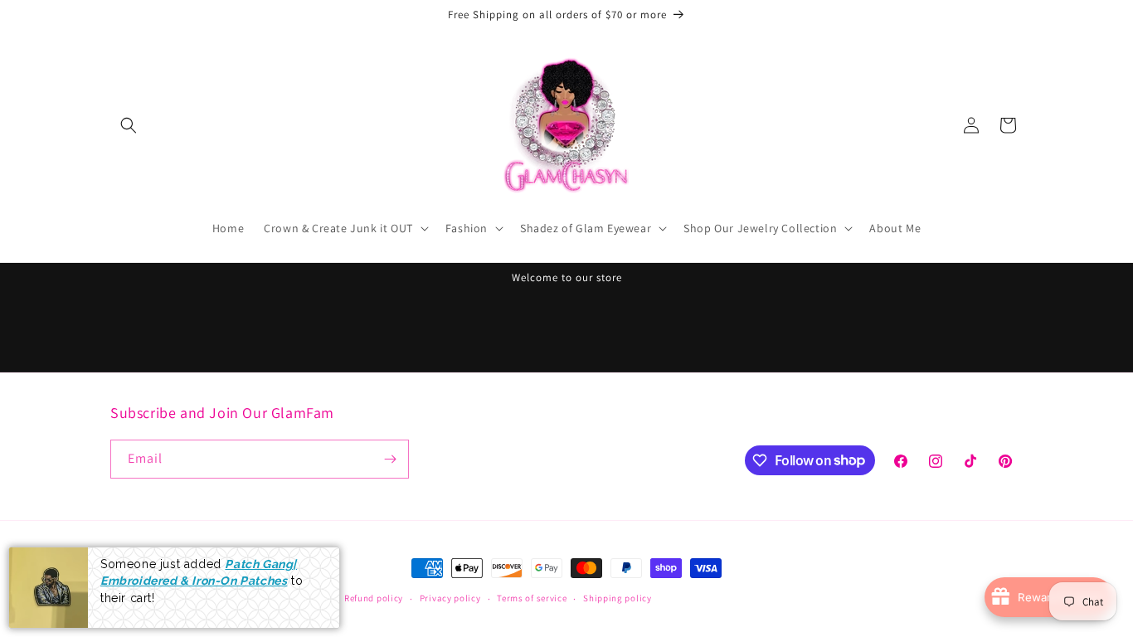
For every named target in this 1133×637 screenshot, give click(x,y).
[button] (128, 125)
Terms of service (531, 598)
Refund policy (373, 598)
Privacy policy (450, 598)
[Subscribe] (390, 459)
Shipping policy (617, 598)
